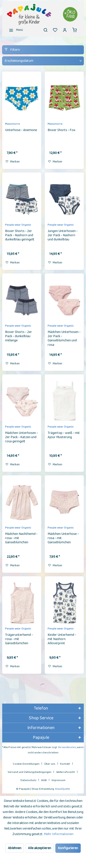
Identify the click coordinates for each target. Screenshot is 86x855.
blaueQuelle (62, 789)
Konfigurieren (68, 848)
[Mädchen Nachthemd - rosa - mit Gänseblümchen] (21, 502)
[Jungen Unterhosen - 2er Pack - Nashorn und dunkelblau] (64, 199)
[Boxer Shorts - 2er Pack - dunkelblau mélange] (21, 300)
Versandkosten (67, 747)
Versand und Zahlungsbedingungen (29, 772)
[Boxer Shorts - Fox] (64, 98)
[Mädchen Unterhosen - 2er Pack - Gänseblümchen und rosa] (64, 300)
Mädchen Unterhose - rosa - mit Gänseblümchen (63, 538)
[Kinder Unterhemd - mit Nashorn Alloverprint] (64, 603)
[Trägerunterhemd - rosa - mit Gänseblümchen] (21, 603)
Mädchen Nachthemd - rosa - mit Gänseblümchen (21, 538)
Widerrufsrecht (65, 772)
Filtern (14, 49)
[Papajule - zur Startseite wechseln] (43, 14)
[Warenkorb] (74, 29)
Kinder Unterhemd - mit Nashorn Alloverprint (62, 639)
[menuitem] (15, 29)
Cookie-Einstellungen (26, 764)
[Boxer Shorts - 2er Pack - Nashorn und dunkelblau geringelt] (21, 199)
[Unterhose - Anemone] (21, 98)
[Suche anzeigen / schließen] (45, 29)
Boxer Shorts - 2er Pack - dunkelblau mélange (18, 336)
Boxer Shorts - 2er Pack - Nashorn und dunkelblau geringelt (19, 235)
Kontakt (65, 764)
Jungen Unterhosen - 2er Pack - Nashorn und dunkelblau (63, 235)
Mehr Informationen (58, 834)
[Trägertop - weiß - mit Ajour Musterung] (64, 401)
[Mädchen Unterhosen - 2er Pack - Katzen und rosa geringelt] (21, 401)
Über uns (49, 764)
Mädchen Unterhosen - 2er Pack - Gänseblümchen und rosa (64, 338)
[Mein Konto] (64, 29)
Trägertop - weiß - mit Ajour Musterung (64, 435)
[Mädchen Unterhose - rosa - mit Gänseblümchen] (64, 502)
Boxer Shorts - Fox (61, 130)
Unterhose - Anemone (21, 130)
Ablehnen (14, 848)
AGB (44, 780)
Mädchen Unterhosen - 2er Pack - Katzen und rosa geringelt (21, 437)
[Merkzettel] (55, 29)
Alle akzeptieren (39, 848)
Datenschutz (28, 780)
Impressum (58, 780)
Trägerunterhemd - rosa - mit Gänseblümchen (19, 639)
